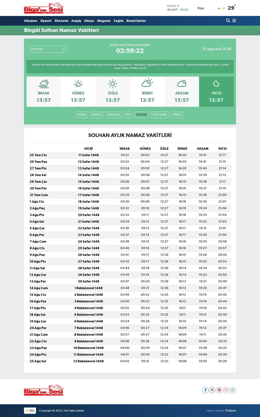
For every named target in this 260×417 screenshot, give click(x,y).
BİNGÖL (97, 114)
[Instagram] (226, 390)
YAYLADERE (160, 114)
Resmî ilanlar (136, 20)
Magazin (104, 20)
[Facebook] (205, 390)
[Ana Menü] (233, 21)
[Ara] (228, 21)
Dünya (89, 20)
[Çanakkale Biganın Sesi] (44, 8)
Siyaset (46, 20)
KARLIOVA (113, 114)
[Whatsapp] (233, 390)
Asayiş (76, 20)
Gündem (30, 20)
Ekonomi (61, 20)
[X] (212, 390)
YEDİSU (176, 114)
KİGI (128, 114)
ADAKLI (81, 114)
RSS (31, 410)
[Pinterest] (219, 390)
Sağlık (118, 20)
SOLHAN (141, 114)
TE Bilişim (230, 410)
